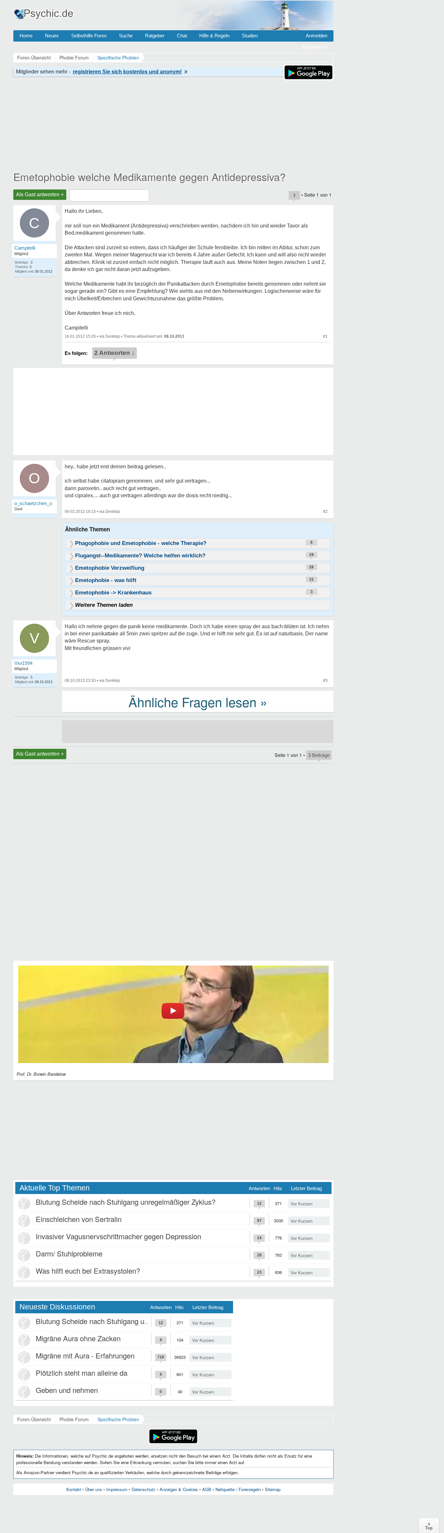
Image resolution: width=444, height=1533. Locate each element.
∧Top (429, 1525)
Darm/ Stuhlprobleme (69, 1253)
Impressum (116, 1489)
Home (26, 35)
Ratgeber (154, 35)
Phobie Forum (74, 1419)
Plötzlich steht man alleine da (81, 1373)
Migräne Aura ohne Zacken (78, 1338)
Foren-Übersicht (34, 1419)
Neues (52, 35)
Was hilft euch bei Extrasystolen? (88, 1271)
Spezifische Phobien (118, 1419)
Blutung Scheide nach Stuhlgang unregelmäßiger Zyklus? (125, 1202)
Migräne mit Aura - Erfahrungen (85, 1355)
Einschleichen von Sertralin (79, 1219)
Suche (126, 35)
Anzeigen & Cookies (179, 1489)
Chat (182, 35)
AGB (206, 1489)
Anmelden (316, 35)
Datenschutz (143, 1489)
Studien (250, 35)
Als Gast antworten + (40, 194)
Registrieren (314, 47)
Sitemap (273, 1489)
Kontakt (73, 1489)
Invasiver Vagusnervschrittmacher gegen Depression (118, 1236)
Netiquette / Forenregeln (238, 1489)
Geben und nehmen (67, 1390)
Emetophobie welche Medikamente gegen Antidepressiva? (149, 176)
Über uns (93, 1489)
